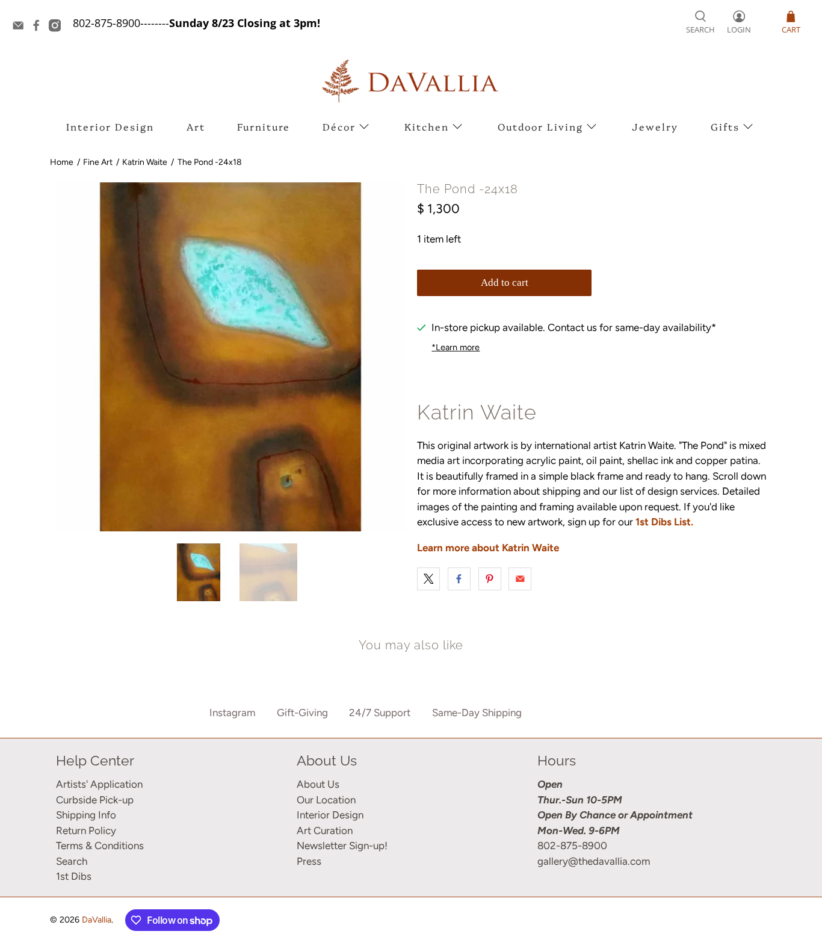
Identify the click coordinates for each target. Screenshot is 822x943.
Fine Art (98, 162)
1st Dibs (73, 876)
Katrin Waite (144, 162)
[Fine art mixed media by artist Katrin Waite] (230, 356)
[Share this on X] (428, 578)
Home (61, 162)
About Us (318, 784)
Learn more (455, 347)
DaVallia (96, 920)
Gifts (725, 126)
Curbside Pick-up (95, 800)
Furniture (263, 126)
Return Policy (86, 830)
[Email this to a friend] (519, 578)
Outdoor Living (540, 126)
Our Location (326, 800)
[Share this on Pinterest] (489, 578)
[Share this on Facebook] (459, 578)
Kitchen (426, 126)
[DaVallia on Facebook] (39, 27)
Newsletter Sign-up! (342, 845)
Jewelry (655, 126)
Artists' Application (99, 784)
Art (196, 126)
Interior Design (110, 126)
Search (71, 861)
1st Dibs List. (664, 522)
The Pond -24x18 (210, 162)
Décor (339, 126)
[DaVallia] (411, 81)
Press (309, 861)
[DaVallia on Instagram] (58, 27)
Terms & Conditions (100, 845)
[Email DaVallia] (21, 27)
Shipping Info (86, 815)
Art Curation (325, 830)
